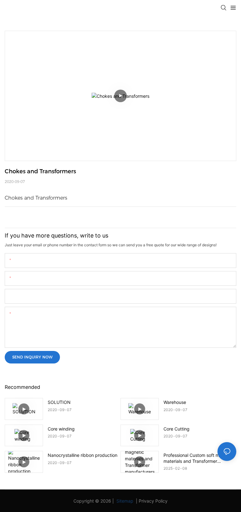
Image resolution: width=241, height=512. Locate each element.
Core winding (61, 428)
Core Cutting (176, 428)
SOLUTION (59, 402)
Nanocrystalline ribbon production (82, 455)
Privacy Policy (153, 501)
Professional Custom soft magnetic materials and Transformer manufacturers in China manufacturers (199, 458)
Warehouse (174, 402)
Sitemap (124, 501)
